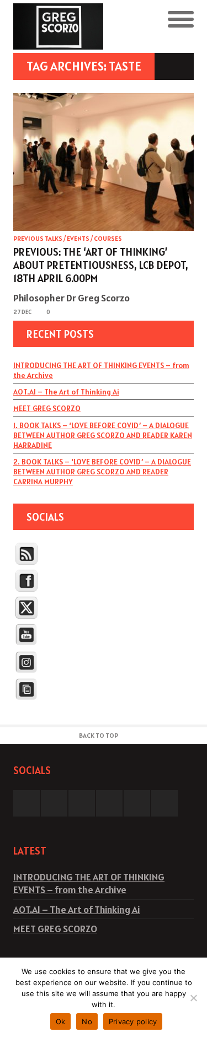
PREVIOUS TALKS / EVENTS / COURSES (67, 238)
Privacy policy (133, 1021)
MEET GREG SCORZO (47, 408)
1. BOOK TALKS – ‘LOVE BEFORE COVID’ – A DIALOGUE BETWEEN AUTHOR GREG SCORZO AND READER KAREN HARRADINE (102, 435)
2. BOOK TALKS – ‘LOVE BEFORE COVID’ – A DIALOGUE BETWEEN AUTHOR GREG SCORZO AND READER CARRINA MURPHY (102, 471)
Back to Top (98, 735)
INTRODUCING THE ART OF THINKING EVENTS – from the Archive (101, 370)
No (87, 1021)
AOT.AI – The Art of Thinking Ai (66, 392)
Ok (61, 1021)
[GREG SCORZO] (58, 26)
